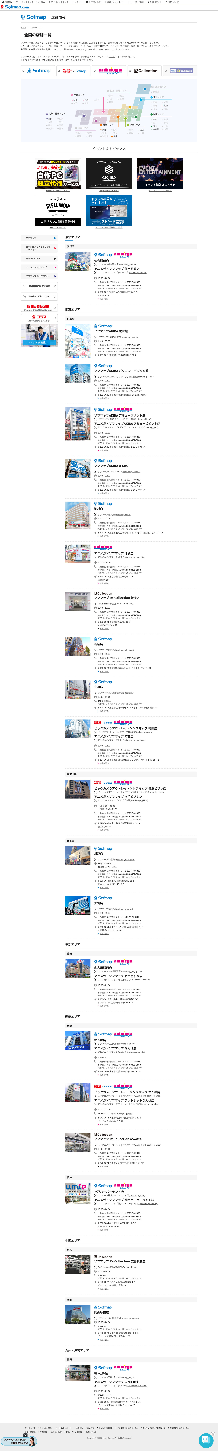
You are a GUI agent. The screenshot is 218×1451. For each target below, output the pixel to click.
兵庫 (115, 136)
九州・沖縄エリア (57, 113)
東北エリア (158, 97)
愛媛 (79, 136)
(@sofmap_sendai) (117, 264)
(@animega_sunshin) (121, 557)
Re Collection (33, 258)
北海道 (156, 92)
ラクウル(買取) (94, 2)
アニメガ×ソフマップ (36, 267)
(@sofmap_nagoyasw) (120, 971)
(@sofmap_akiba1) (119, 471)
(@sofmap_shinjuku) (116, 650)
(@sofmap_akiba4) (124, 419)
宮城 (166, 105)
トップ (23, 28)
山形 (155, 109)
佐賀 (61, 118)
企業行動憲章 (30, 1432)
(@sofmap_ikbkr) (114, 514)
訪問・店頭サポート (115, 2)
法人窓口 (90, 1428)
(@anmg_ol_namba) (128, 1104)
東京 (155, 119)
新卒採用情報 (56, 1432)
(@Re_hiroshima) (117, 1267)
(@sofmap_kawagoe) (116, 859)
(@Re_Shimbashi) (115, 604)
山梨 (166, 129)
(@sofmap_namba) (116, 1044)
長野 (111, 102)
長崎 (50, 122)
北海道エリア (159, 87)
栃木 (155, 122)
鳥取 (75, 103)
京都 (104, 133)
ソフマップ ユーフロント (37, 276)
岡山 (75, 100)
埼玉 (155, 126)
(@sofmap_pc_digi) (126, 377)
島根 (86, 103)
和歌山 (105, 136)
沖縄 (61, 128)
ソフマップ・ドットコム (34, 2)
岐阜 (131, 133)
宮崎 (61, 125)
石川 (111, 99)
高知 (90, 136)
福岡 (50, 118)
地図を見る (104, 299)
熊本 (50, 125)
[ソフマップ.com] (15, 9)
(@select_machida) (125, 732)
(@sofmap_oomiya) (115, 909)
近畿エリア (108, 124)
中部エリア (135, 124)
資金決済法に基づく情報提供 (154, 1428)
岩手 (166, 102)
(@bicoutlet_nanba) (129, 1096)
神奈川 (156, 129)
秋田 (155, 105)
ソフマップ (31, 237)
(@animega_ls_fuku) (122, 1385)
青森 (155, 102)
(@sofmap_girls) (128, 427)
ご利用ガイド (155, 2)
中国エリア (79, 95)
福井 (122, 99)
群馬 (166, 122)
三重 (142, 133)
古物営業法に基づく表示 (179, 1428)
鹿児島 (51, 128)
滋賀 (115, 130)
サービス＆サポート (64, 1428)
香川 (79, 133)
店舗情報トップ (11, 2)
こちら (112, 56)
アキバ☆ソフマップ (59, 2)
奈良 (115, 133)
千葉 (166, 126)
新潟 (111, 95)
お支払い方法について (39, 296)
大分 (61, 122)
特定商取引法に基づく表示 (127, 1428)
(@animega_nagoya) (124, 980)
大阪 (104, 130)
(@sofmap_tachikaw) (116, 693)
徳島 (90, 133)
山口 (97, 100)
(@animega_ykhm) (123, 800)
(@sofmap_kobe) (121, 1195)
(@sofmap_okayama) (118, 1318)
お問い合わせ (173, 2)
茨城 (166, 119)
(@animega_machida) (121, 740)
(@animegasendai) (122, 272)
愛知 (142, 130)
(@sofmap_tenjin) (116, 1377)
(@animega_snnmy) (128, 1203)
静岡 (131, 130)
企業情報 (43, 1432)
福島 (166, 109)
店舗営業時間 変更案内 (39, 286)
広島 (86, 100)
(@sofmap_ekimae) (118, 337)
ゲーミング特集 (137, 2)
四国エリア (83, 127)
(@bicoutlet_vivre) (131, 792)
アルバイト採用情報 (74, 1432)
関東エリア (158, 114)
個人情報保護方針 (105, 1428)
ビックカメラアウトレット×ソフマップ (38, 248)
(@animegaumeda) (121, 1052)
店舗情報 (79, 1428)
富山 (122, 95)
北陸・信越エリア (118, 90)
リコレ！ (78, 2)
